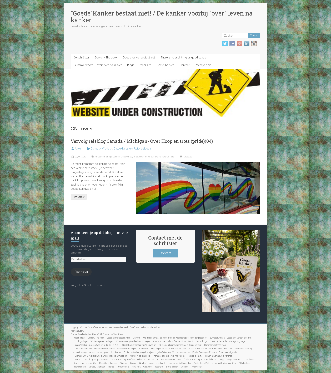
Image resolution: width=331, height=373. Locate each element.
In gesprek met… (195, 356)
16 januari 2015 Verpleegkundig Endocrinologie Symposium (100, 356)
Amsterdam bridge (103, 157)
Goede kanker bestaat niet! (139, 57)
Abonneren (81, 271)
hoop (141, 157)
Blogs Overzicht (234, 359)
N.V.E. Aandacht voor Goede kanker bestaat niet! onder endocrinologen (104, 348)
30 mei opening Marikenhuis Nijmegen (133, 341)
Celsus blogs (201, 341)
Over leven (249, 359)
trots (172, 157)
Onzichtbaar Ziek (201, 363)
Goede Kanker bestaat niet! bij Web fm (139, 345)
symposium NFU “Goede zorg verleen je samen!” (231, 338)
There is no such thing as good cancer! (184, 57)
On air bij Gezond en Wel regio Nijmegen (228, 341)
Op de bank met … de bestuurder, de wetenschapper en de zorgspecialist (175, 338)
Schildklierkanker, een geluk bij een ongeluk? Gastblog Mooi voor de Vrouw (157, 352)
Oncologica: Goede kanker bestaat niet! (168, 348)
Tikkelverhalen (245, 363)
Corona (133, 363)
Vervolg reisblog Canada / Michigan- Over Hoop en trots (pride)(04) (142, 141)
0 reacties (187, 157)
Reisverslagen (142, 148)
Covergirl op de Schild (140, 356)
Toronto (165, 157)
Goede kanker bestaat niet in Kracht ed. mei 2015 (210, 348)
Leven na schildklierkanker (179, 363)
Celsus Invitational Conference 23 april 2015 (173, 341)
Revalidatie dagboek (108, 363)
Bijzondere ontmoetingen (215, 345)
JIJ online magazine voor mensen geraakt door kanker (97, 352)
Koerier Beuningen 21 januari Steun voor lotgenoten (215, 352)
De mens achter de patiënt (85, 363)
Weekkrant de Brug (243, 348)
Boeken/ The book (106, 57)
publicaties (143, 348)
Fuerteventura (123, 367)
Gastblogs (148, 367)
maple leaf (149, 157)
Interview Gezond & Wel (171, 359)
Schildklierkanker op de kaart (152, 363)
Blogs (130, 65)
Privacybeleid (203, 65)
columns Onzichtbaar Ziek (224, 363)
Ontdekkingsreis (123, 148)
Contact (184, 65)
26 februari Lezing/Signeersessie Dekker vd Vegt (180, 345)
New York (136, 367)
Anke (78, 148)
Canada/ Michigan (101, 148)
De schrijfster (81, 57)
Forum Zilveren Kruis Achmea (218, 356)
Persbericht (153, 359)
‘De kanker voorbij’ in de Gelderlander (200, 359)
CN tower (125, 157)
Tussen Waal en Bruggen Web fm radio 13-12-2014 (96, 345)
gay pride (134, 157)
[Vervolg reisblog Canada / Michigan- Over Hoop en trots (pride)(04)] (198, 163)
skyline (158, 157)
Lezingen (137, 338)
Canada (116, 157)
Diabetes (123, 363)
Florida (111, 367)
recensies (145, 65)
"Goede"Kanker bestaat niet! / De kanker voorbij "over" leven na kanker (162, 16)
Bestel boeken (165, 65)
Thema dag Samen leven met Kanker (169, 356)
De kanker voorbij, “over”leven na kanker (97, 65)
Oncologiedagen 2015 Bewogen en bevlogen (93, 341)
